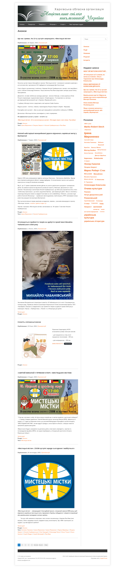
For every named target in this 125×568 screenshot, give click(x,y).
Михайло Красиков (90, 177)
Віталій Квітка (98, 153)
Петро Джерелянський (93, 195)
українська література (94, 221)
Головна (21, 24)
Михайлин (98, 174)
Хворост (88, 207)
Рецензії (87, 57)
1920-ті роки (87, 123)
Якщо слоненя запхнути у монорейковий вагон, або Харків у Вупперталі (93, 110)
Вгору (46, 545)
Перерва (87, 192)
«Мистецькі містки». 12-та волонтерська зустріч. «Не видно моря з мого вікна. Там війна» (47, 120)
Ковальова (98, 158)
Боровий (101, 145)
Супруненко (94, 203)
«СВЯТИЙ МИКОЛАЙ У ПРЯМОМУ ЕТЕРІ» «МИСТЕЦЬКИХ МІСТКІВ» (45, 373)
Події (85, 50)
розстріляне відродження (91, 211)
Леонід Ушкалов (92, 164)
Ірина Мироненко (26, 125)
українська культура (90, 216)
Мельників (88, 174)
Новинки (87, 53)
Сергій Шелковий (38, 534)
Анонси (25, 123)
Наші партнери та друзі (76, 24)
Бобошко (100, 142)
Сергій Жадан (28, 534)
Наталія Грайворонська (52, 125)
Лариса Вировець (63, 530)
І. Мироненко (87, 129)
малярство (96, 209)
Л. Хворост (87, 161)
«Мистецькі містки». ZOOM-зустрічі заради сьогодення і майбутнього (46, 448)
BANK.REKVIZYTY (57, 343)
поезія (102, 209)
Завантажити (68, 343)
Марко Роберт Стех (94, 170)
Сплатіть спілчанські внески (29, 322)
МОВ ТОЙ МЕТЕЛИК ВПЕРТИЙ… (95, 71)
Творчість (42, 24)
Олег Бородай (43, 532)
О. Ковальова (99, 179)
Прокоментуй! (43, 42)
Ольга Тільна (65, 532)
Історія (63, 24)
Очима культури (93, 188)
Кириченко (88, 158)
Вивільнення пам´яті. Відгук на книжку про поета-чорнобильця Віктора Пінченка (95, 97)
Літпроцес (53, 24)
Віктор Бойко (90, 150)
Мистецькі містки (26, 440)
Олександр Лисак (54, 532)
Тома (101, 204)
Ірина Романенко (51, 530)
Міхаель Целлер (88, 179)
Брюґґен (87, 147)
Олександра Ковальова (95, 185)
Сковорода (99, 201)
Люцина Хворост (38, 125)
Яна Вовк (63, 125)
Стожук (86, 203)
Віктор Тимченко (88, 153)
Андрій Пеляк (103, 558)
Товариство (31, 24)
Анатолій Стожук (88, 139)
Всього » (41, 545)
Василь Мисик (96, 147)
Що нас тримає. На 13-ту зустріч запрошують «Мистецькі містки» (44, 39)
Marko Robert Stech (94, 127)
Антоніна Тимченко (27, 530)
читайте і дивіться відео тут (38, 203)
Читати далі (21, 312)
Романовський (90, 198)
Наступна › (36, 545)
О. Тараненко (88, 182)
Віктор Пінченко (102, 149)
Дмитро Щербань (100, 155)
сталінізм (102, 211)
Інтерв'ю (87, 60)
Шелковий (97, 207)
